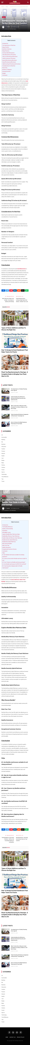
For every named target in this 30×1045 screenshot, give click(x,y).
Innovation (4, 530)
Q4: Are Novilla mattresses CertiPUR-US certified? (14, 564)
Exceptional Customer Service (9, 549)
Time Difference (5, 476)
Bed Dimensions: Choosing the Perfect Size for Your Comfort (22, 839)
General (3, 453)
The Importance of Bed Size (8, 45)
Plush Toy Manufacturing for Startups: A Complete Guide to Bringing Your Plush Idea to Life (14, 374)
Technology (4, 474)
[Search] (28, 2)
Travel (3, 481)
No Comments (6, 510)
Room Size (4, 67)
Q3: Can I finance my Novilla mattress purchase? (13, 562)
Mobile (3, 460)
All (2, 435)
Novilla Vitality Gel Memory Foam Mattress (12, 538)
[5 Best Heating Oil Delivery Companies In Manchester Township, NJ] (6, 416)
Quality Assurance (6, 547)
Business (3, 444)
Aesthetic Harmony (6, 49)
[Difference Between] (15, 2)
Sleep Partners (5, 51)
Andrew (8, 26)
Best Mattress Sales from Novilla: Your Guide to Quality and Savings (8, 300)
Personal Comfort (6, 71)
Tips (2, 479)
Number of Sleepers (7, 69)
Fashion (3, 448)
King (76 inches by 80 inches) (9, 62)
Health (3, 455)
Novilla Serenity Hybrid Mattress (9, 539)
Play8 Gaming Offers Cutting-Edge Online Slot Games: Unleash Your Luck (22, 300)
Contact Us (12, 1037)
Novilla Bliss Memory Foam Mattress (10, 536)
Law (2, 458)
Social (3, 469)
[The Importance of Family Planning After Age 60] (6, 391)
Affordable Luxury (6, 532)
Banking (3, 439)
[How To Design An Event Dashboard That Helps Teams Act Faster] (15, 340)
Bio (2, 441)
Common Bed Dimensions (8, 52)
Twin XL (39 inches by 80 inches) (9, 56)
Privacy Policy (20, 1037)
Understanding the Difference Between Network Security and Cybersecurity (18, 398)
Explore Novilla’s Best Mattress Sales (11, 534)
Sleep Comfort (5, 47)
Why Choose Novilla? (7, 543)
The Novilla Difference (7, 526)
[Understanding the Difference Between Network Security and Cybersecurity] (6, 398)
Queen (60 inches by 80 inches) (9, 60)
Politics (3, 465)
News (4, 17)
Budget (4, 73)
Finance (3, 451)
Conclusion (4, 75)
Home (7, 1037)
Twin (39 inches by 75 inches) (9, 54)
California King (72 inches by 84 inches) (11, 64)
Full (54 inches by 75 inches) (8, 58)
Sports (3, 472)
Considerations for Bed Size (8, 65)
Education (4, 446)
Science (3, 467)
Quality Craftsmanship (7, 528)
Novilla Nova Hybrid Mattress (9, 541)
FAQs (3, 553)
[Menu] (2, 2)
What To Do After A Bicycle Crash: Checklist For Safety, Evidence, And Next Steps (19, 407)
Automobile (4, 437)
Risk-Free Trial (5, 545)
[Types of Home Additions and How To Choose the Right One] (15, 318)
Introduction (5, 43)
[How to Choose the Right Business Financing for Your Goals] (6, 424)
